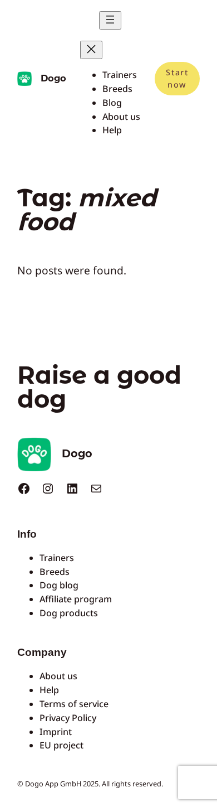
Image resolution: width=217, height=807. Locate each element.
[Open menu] (110, 20)
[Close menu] (91, 50)
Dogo (53, 78)
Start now (177, 78)
